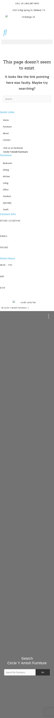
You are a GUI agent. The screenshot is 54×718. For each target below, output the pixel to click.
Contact (7, 139)
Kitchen (6, 176)
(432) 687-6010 (7, 251)
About (6, 133)
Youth (5, 209)
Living (5, 182)
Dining (6, 169)
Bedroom (7, 163)
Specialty (7, 202)
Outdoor (7, 196)
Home (6, 120)
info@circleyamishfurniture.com (15, 239)
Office (5, 189)
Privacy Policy (35, 307)
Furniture (7, 126)
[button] (27, 42)
